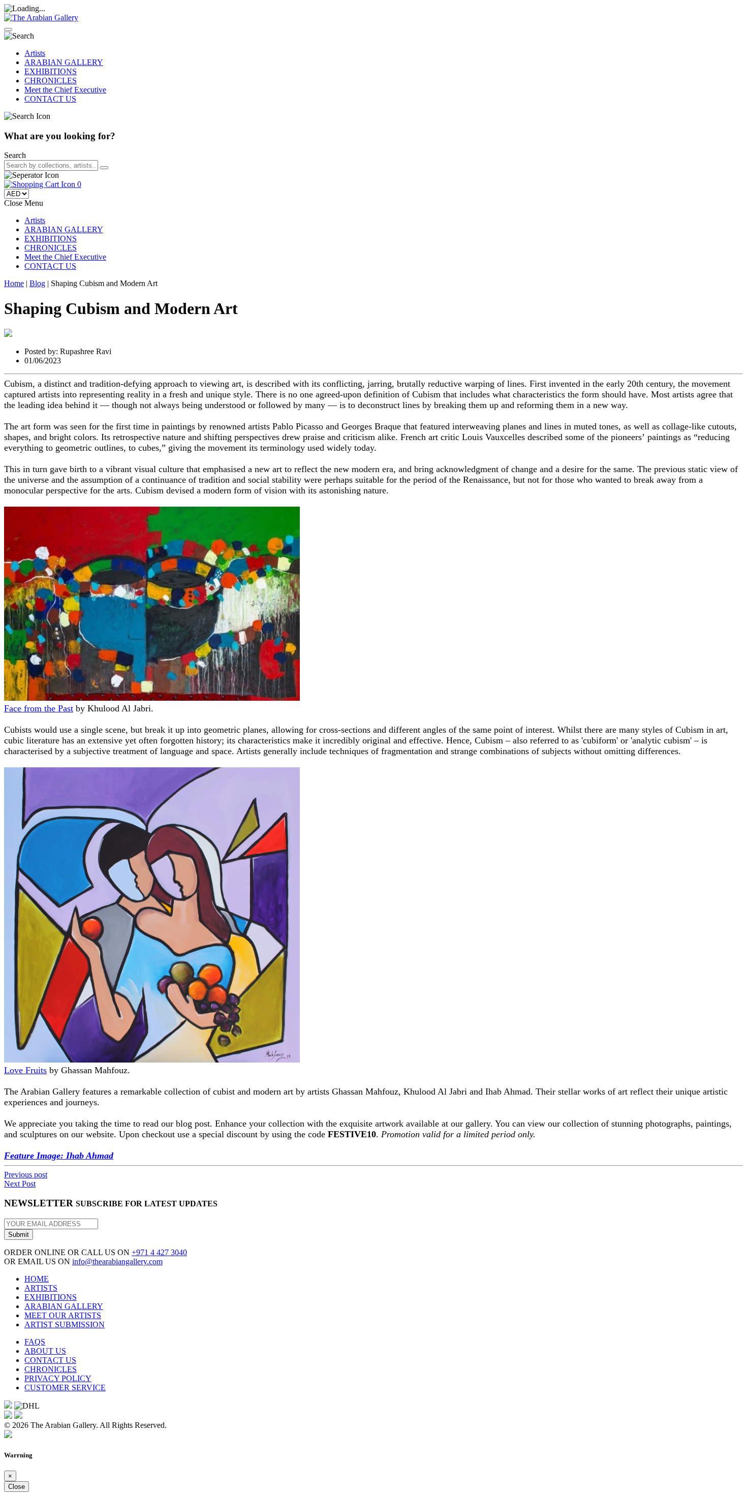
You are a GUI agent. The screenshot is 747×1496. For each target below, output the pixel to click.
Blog (37, 283)
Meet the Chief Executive (65, 89)
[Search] (104, 167)
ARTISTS (40, 1288)
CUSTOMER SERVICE (65, 1387)
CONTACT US (50, 99)
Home (14, 283)
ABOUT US (45, 1351)
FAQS (34, 1341)
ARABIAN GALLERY (63, 62)
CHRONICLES (50, 80)
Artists (34, 53)
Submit (18, 1234)
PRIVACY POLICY (57, 1378)
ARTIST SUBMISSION (64, 1324)
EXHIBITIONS (50, 71)
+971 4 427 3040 (159, 1252)
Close (16, 1486)
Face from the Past (38, 708)
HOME (36, 1278)
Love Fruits (25, 1070)
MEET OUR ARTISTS (62, 1315)
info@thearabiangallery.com (117, 1261)
